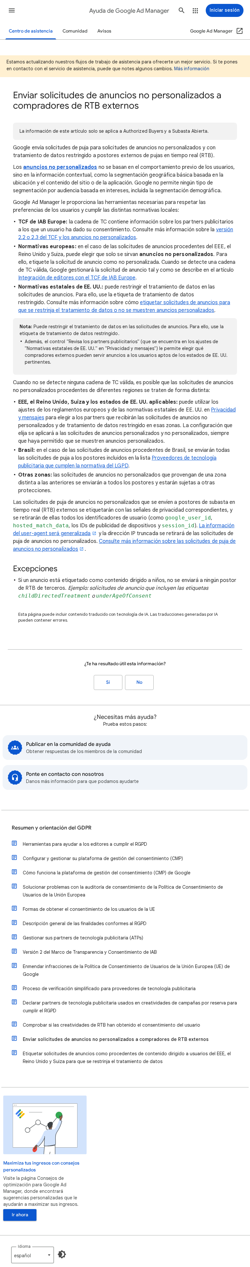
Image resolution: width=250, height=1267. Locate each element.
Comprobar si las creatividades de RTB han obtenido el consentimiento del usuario (111, 1025)
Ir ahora (20, 1215)
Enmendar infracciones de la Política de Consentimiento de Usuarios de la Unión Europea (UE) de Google (126, 970)
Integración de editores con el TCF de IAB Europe (76, 278)
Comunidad (75, 31)
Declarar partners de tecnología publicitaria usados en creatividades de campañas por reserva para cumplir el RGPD (130, 1007)
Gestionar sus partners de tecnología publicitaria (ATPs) (83, 938)
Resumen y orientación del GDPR (51, 828)
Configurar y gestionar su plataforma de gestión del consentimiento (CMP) (103, 858)
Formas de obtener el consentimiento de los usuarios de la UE (89, 909)
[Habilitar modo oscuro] (62, 1254)
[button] (12, 10)
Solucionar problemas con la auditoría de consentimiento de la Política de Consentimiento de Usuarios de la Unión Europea (123, 891)
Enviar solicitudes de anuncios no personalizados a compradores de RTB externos (116, 1039)
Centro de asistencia (31, 31)
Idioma (24, 1246)
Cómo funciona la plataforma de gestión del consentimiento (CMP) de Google (106, 873)
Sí (108, 682)
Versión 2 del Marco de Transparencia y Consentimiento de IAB (90, 952)
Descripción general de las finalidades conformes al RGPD (84, 923)
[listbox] (32, 1255)
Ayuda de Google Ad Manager (129, 10)
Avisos (104, 31)
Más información (191, 69)
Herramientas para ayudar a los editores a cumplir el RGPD (85, 844)
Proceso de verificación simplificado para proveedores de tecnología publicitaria (109, 988)
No (139, 682)
